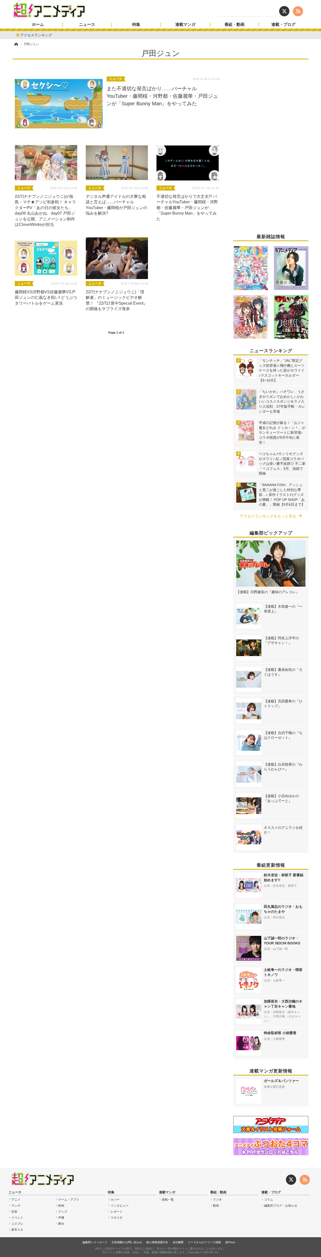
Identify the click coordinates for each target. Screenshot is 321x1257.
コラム (268, 1199)
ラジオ (217, 1199)
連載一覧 (168, 1199)
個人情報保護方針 (157, 1242)
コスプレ (17, 1223)
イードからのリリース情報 (204, 1242)
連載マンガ (185, 25)
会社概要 (178, 1242)
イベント (17, 1217)
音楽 (14, 1211)
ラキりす (117, 1217)
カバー (115, 1199)
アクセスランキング (36, 34)
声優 (61, 1217)
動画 (216, 1205)
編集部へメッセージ (95, 1242)
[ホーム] (16, 44)
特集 (136, 25)
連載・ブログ (283, 25)
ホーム (38, 25)
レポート (117, 1211)
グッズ (62, 1211)
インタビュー (120, 1205)
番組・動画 (234, 25)
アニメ (15, 1199)
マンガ (15, 1205)
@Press (230, 1242)
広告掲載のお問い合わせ (127, 1242)
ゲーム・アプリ (68, 1199)
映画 (61, 1205)
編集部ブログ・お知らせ (280, 1205)
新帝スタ (17, 1229)
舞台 (61, 1223)
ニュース (87, 25)
